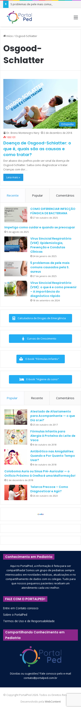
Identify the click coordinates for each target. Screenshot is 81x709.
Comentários (65, 195)
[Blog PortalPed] (19, 17)
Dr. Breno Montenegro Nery (22, 133)
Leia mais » (13, 177)
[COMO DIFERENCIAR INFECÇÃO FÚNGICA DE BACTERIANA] (15, 214)
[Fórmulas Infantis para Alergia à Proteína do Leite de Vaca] (15, 437)
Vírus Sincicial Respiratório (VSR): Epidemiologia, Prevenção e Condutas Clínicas (50, 245)
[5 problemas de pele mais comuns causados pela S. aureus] (15, 268)
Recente (13, 195)
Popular (37, 195)
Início (9, 36)
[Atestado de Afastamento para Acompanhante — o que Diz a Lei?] (15, 417)
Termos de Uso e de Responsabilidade (29, 621)
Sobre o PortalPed (15, 615)
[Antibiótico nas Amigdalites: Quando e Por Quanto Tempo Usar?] (15, 457)
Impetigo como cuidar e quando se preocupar (39, 227)
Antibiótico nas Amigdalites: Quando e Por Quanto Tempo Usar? (52, 455)
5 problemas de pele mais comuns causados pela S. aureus (50, 267)
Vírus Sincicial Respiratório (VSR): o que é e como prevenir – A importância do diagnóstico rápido (53, 289)
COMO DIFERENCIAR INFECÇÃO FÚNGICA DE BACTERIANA (52, 211)
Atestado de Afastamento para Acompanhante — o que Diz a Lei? (52, 415)
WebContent (53, 701)
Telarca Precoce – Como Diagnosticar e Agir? (49, 489)
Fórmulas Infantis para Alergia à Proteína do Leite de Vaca (52, 435)
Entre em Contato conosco (20, 608)
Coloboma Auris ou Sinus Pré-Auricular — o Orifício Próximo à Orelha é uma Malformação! (39, 473)
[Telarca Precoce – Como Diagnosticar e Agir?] (15, 492)
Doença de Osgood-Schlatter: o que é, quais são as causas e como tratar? (37, 149)
